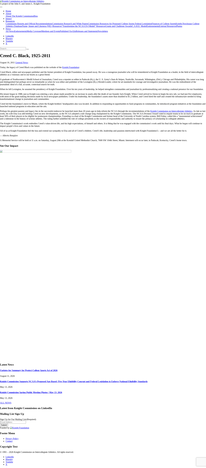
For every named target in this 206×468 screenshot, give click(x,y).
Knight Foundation (70, 67)
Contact (9, 441)
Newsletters (103, 31)
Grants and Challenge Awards (118, 26)
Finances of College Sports (164, 23)
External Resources (167, 26)
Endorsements (153, 26)
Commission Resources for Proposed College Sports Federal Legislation (120, 23)
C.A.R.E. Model (139, 26)
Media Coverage (34, 31)
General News (21, 62)
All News (10, 31)
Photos (179, 26)
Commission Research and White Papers (70, 23)
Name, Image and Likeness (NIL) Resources (42, 26)
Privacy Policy (12, 438)
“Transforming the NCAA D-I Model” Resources (83, 26)
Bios (36, 16)
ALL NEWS (5, 403)
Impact (9, 18)
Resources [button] (10, 21)
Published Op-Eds (68, 31)
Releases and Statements (87, 31)
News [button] (8, 29)
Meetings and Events (50, 31)
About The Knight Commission (20, 16)
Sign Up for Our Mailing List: (18, 419)
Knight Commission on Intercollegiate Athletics (171, 111)
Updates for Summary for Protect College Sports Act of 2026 (28, 370)
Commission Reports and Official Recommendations (29, 23)
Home (8, 11)
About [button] (8, 13)
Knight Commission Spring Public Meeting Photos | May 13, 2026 (31, 392)
